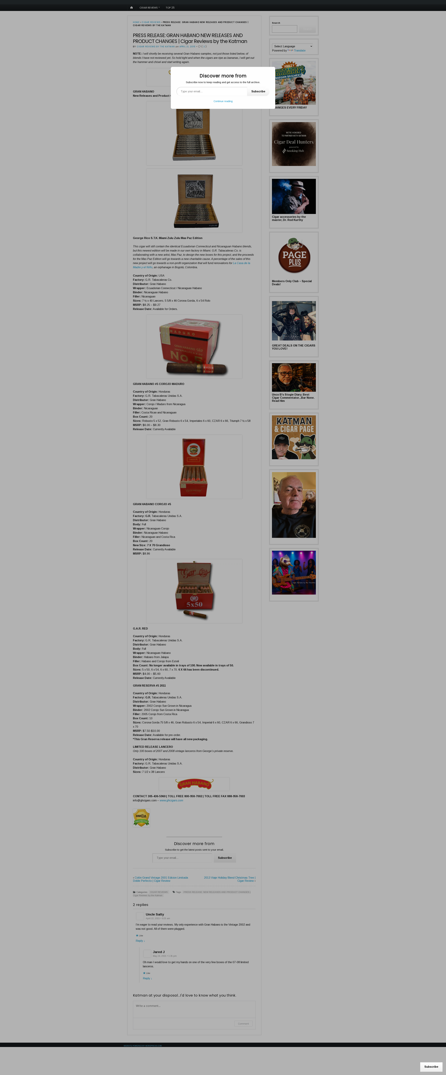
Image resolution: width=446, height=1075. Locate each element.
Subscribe (258, 91)
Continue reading (223, 101)
